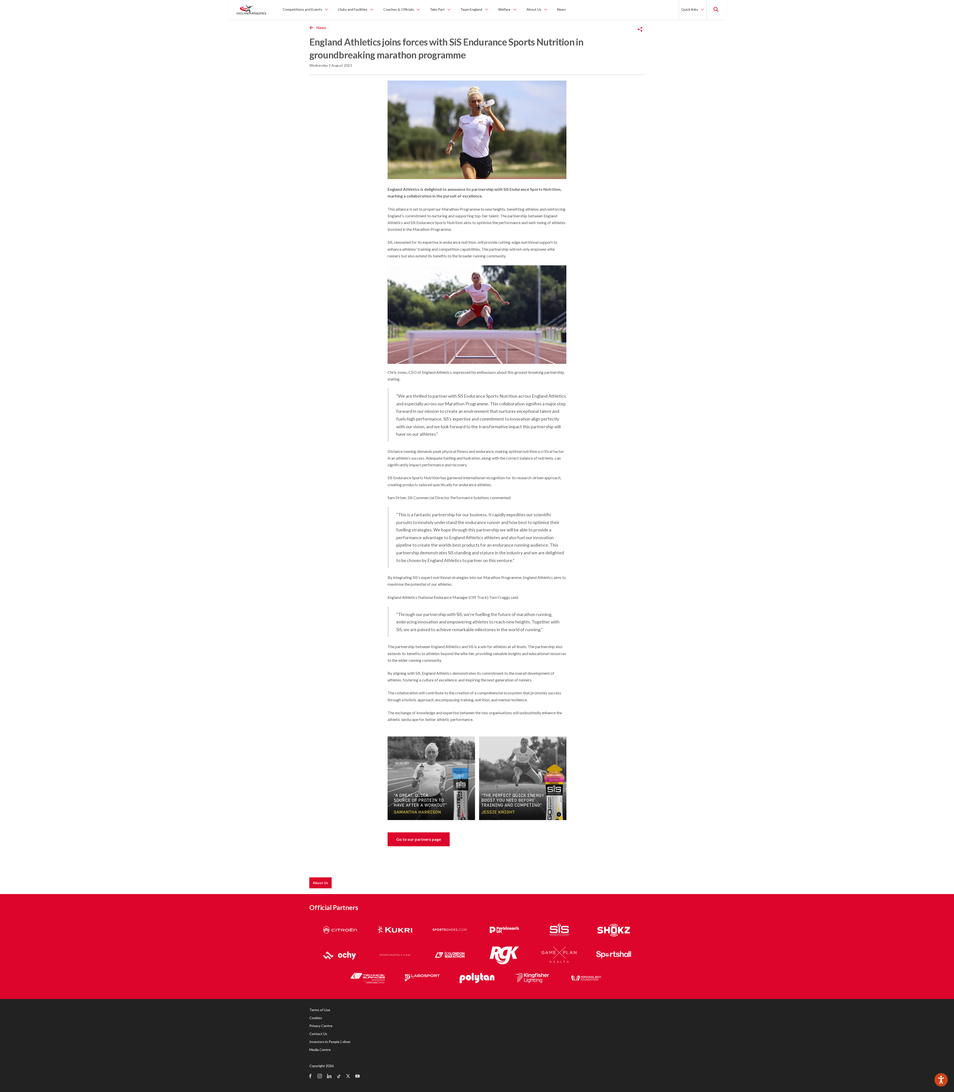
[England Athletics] (251, 9)
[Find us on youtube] (357, 1076)
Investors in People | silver (330, 1042)
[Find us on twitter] (348, 1076)
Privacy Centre (320, 1026)
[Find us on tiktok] (338, 1076)
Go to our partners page (418, 839)
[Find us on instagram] (319, 1076)
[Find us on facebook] (310, 1076)
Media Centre (320, 1049)
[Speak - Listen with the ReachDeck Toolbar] (941, 1080)
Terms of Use (319, 1010)
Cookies (315, 1018)
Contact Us (318, 1034)
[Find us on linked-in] (329, 1076)
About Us (320, 883)
